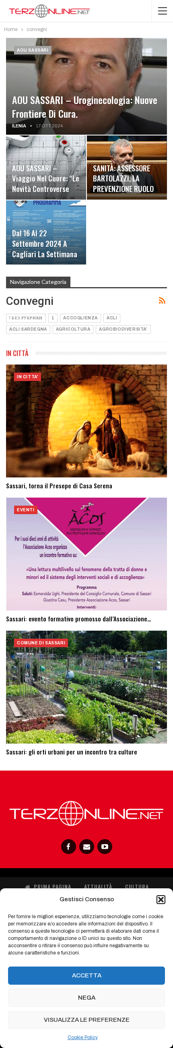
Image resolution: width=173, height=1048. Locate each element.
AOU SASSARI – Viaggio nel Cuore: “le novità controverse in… (45, 184)
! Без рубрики (26, 318)
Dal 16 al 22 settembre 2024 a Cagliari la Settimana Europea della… (44, 248)
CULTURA (137, 886)
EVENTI (26, 510)
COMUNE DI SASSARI (41, 643)
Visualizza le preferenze (87, 1020)
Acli (112, 318)
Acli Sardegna (28, 329)
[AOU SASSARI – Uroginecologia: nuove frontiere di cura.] (86, 86)
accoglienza (80, 318)
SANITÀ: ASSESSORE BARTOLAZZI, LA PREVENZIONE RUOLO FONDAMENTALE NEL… (124, 184)
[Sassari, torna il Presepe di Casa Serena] (86, 421)
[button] (161, 900)
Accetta (86, 975)
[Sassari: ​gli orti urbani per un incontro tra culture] (86, 687)
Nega (86, 997)
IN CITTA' (27, 377)
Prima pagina (52, 886)
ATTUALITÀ (98, 886)
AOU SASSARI (33, 50)
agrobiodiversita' (123, 329)
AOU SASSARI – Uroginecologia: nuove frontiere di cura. (84, 106)
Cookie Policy (83, 1037)
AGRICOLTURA (73, 329)
